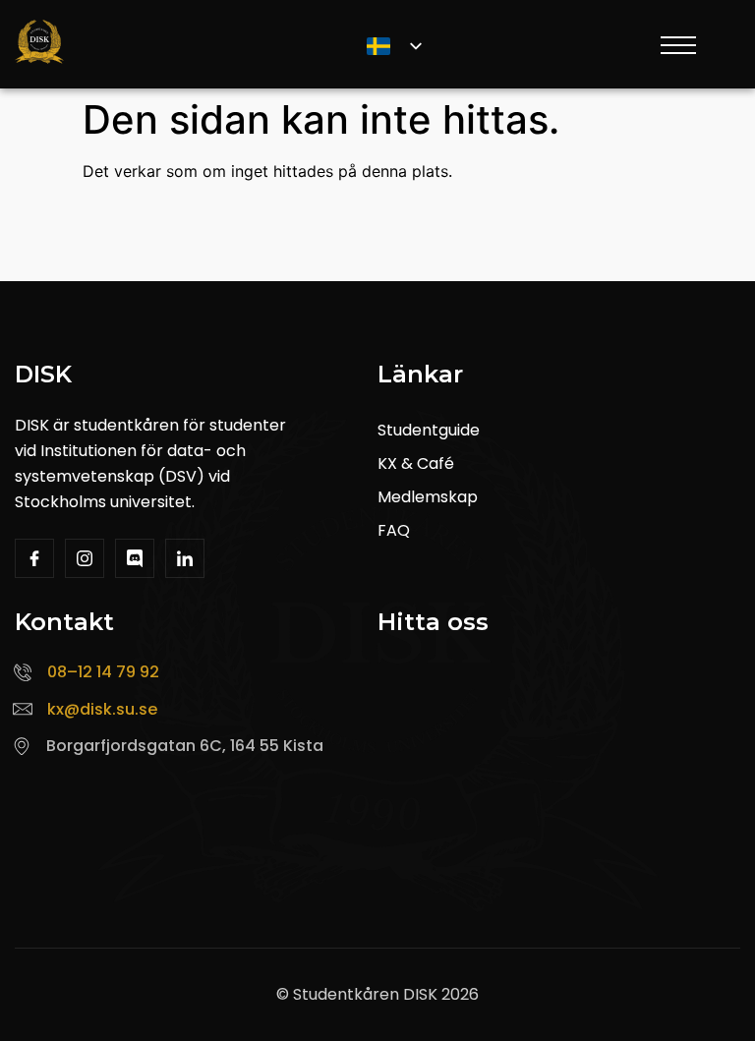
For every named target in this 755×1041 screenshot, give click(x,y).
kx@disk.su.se (102, 709)
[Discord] (134, 558)
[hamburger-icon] (676, 48)
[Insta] (84, 558)
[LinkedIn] (184, 558)
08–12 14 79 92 (103, 672)
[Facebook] (34, 558)
